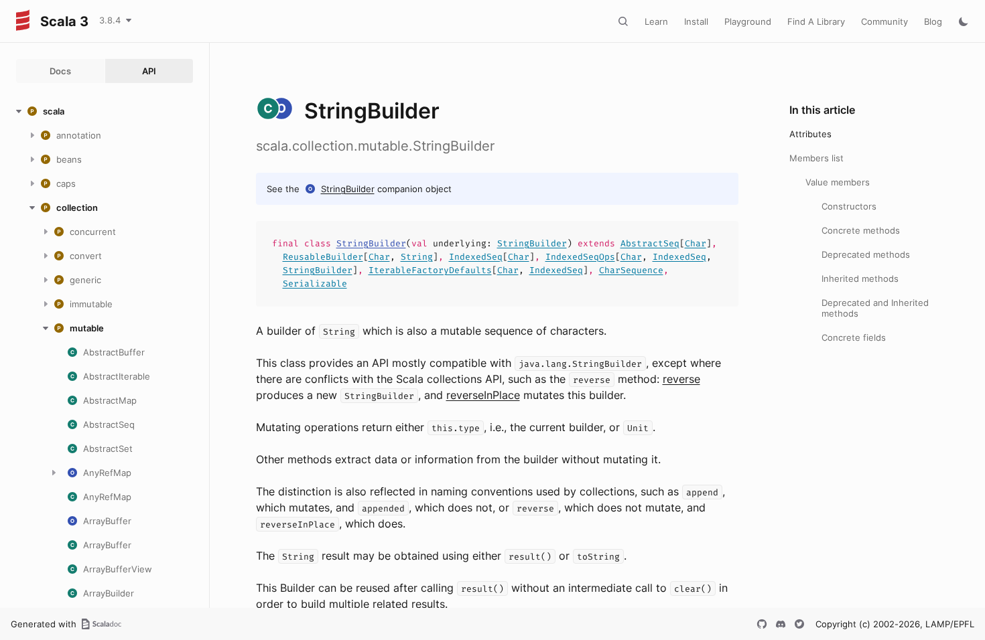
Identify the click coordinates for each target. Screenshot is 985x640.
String (417, 256)
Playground (747, 21)
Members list (816, 158)
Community (884, 21)
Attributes (810, 134)
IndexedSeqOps (580, 256)
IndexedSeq (476, 256)
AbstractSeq (649, 243)
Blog (933, 21)
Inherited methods (860, 278)
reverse (681, 379)
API (149, 71)
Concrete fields (854, 337)
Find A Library (816, 21)
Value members (837, 182)
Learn (656, 21)
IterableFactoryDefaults (430, 270)
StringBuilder (348, 188)
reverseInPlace (483, 395)
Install (696, 21)
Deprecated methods (866, 254)
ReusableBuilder (323, 256)
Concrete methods (861, 230)
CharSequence (631, 270)
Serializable (315, 283)
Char (695, 243)
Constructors (849, 206)
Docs (60, 71)
